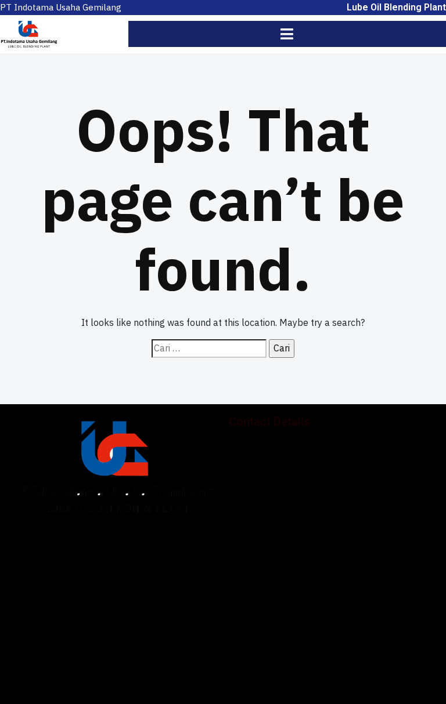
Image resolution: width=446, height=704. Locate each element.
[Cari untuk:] (209, 348)
